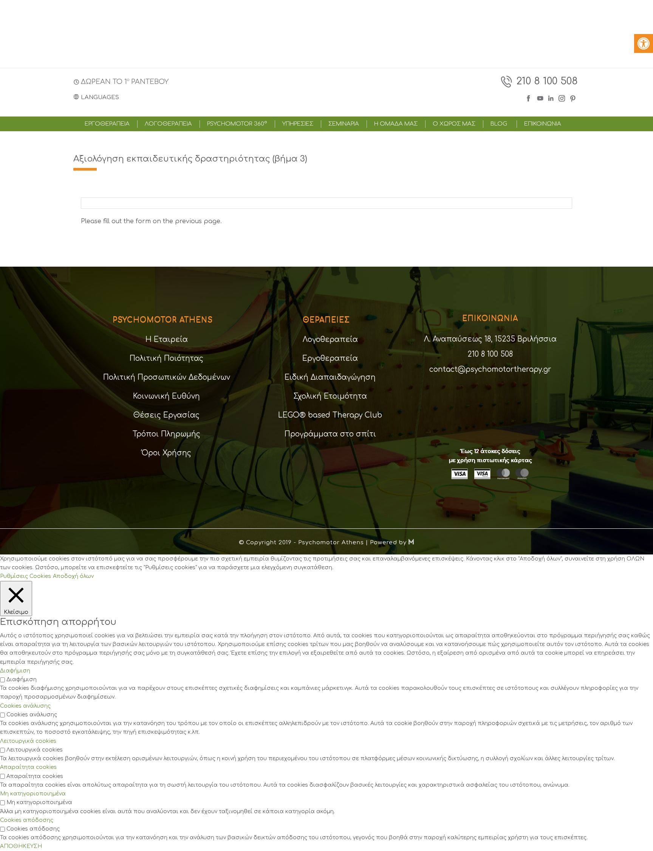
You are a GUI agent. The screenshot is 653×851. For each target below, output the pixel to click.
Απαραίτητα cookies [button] (28, 767)
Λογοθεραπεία (330, 339)
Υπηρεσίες (297, 124)
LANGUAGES (100, 97)
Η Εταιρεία (166, 339)
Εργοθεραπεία (330, 358)
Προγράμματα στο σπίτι (330, 434)
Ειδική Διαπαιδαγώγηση (330, 377)
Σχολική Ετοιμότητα (330, 396)
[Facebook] (530, 97)
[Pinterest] (573, 97)
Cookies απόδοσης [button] (26, 820)
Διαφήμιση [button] (15, 671)
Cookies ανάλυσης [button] (25, 706)
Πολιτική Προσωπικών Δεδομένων (166, 377)
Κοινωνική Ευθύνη (166, 396)
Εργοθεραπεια (107, 124)
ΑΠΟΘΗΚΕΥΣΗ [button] (21, 846)
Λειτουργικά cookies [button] (28, 741)
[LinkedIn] (551, 97)
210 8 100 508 (547, 81)
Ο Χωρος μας (454, 124)
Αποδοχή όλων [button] (73, 576)
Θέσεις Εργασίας (166, 415)
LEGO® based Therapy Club (330, 415)
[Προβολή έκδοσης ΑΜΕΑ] (643, 43)
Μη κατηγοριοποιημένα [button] (33, 794)
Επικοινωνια (542, 124)
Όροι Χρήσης (166, 453)
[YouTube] (540, 97)
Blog (499, 124)
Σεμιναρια (343, 124)
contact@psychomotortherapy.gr (490, 369)
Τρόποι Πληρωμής (166, 434)
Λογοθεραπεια (168, 124)
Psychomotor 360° (237, 124)
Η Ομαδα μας (396, 124)
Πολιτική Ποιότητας (166, 358)
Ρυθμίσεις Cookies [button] (25, 576)
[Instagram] (562, 97)
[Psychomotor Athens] (325, 88)
